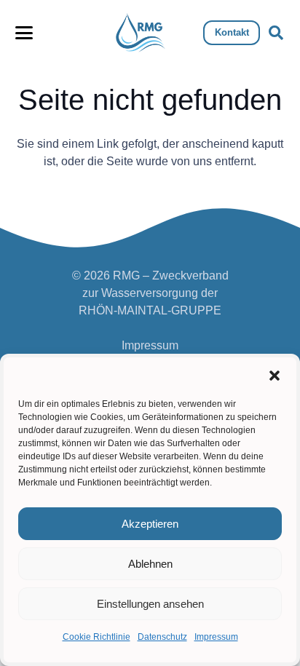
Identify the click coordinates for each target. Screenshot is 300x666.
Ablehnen (150, 564)
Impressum (216, 637)
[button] (274, 375)
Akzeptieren (150, 524)
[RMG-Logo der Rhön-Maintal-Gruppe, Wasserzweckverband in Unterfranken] (140, 33)
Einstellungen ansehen (150, 604)
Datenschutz (162, 637)
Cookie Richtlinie (96, 637)
